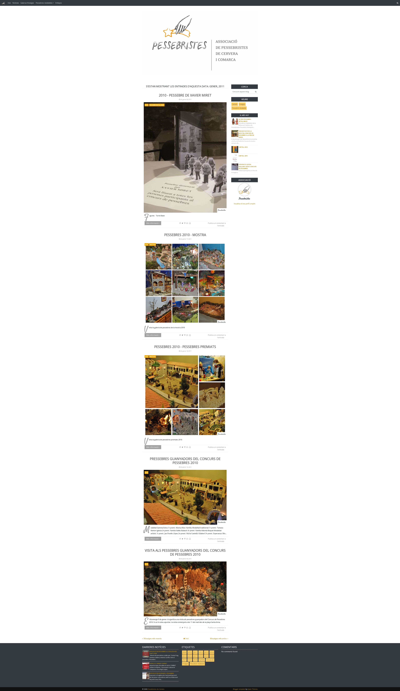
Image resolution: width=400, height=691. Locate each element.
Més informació (152, 223)
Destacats (210, 660)
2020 (212, 656)
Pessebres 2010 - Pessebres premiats (185, 346)
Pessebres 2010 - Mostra (185, 235)
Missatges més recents (152, 638)
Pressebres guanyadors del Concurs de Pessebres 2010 (185, 461)
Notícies (15, 3)
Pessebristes (244, 199)
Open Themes (253, 689)
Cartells (234, 104)
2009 (184, 652)
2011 (195, 652)
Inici (9, 3)
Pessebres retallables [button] (44, 3)
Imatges (152, 244)
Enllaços (58, 3)
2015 (184, 656)
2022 (190, 660)
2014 (212, 652)
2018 (201, 656)
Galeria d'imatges (27, 3)
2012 (201, 652)
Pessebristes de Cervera (156, 689)
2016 (190, 656)
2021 (184, 660)
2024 (195, 660)
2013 (206, 652)
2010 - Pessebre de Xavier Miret (185, 95)
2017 (195, 656)
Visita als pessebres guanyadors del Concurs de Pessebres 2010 (185, 552)
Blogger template (239, 689)
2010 (146, 105)
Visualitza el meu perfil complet (244, 204)
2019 (206, 656)
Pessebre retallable (156, 105)
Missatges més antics (218, 638)
